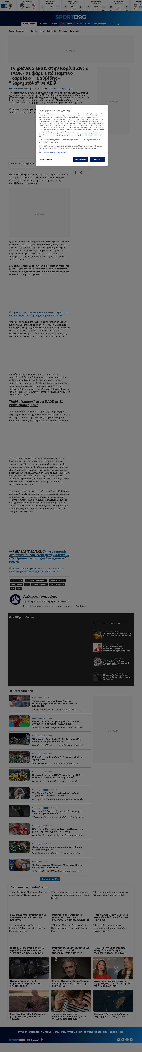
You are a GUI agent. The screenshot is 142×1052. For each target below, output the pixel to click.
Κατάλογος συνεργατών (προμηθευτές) (52, 152)
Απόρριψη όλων (80, 159)
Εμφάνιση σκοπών (46, 159)
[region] (72, 135)
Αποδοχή (97, 159)
